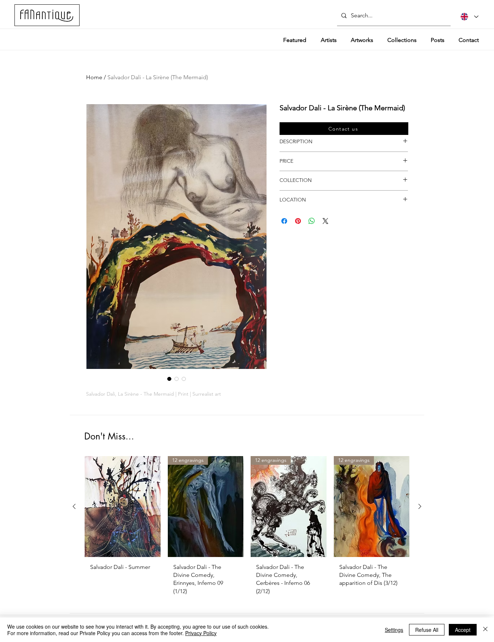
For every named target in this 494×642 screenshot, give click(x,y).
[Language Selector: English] (469, 16)
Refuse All (426, 629)
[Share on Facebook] (284, 221)
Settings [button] (394, 629)
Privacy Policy (201, 633)
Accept (462, 629)
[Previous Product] (74, 506)
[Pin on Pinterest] (298, 221)
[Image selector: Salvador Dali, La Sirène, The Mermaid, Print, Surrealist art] (169, 378)
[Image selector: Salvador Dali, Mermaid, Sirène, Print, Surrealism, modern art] (183, 378)
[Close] (485, 629)
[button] (344, 128)
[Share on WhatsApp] (311, 221)
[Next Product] (420, 506)
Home (94, 77)
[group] (247, 528)
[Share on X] (325, 221)
